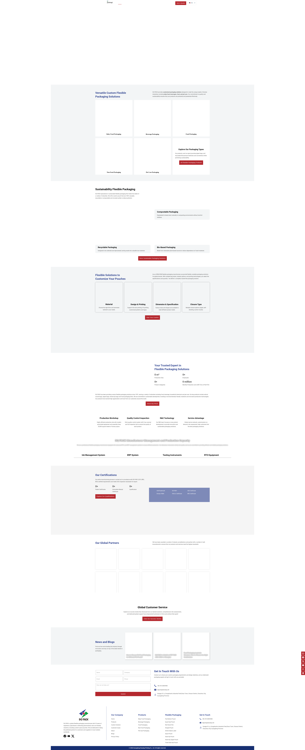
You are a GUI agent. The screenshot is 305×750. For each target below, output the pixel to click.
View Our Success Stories (152, 619)
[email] (303, 669)
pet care (185, 94)
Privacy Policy (115, 736)
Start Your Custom (152, 317)
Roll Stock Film (169, 725)
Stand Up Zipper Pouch (171, 739)
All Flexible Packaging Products (191, 162)
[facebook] (65, 736)
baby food (167, 94)
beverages (173, 94)
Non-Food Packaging (144, 728)
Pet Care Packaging (143, 731)
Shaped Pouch (169, 728)
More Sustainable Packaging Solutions (152, 258)
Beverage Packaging (144, 722)
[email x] (303, 661)
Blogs (161, 3)
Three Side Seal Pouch (171, 742)
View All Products (143, 52)
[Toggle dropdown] (130, 3)
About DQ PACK (152, 403)
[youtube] (72, 736)
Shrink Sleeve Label (170, 731)
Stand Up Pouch (169, 736)
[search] (173, 3)
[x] (68, 736)
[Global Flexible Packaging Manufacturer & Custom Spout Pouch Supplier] (110, 3)
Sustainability (137, 3)
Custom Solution (116, 725)
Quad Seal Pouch (170, 722)
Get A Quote (181, 3)
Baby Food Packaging (144, 719)
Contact (168, 3)
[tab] (93, 455)
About (154, 3)
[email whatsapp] (303, 653)
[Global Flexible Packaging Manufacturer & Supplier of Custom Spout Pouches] (84, 715)
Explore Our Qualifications (105, 496)
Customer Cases (115, 728)
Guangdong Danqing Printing (141, 748)
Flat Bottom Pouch (170, 719)
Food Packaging (142, 725)
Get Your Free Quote (161, 52)
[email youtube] (303, 665)
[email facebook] (303, 657)
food (178, 94)
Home (120, 3)
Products (126, 3)
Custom (146, 3)
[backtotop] (303, 673)
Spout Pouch (168, 733)
